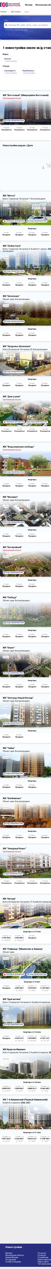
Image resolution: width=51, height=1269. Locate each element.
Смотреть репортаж (15, 221)
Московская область (14, 1255)
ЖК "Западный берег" (14, 848)
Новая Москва (11, 1257)
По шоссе (42, 1253)
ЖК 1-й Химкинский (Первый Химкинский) (25, 1099)
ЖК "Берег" (9, 647)
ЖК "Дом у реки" (12, 396)
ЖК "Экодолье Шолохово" (17, 346)
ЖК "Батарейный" (12, 547)
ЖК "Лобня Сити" (12, 246)
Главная (3, 12)
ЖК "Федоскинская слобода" (18, 447)
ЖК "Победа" (10, 597)
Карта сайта (43, 1262)
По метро (42, 1255)
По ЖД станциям (13, 1262)
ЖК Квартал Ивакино (14, 1049)
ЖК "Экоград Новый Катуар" (18, 698)
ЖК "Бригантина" (12, 999)
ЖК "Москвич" (10, 497)
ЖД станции (15, 12)
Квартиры (32, 228)
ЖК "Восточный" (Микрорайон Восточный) (26, 95)
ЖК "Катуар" (9, 898)
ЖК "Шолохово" (11, 296)
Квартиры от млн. (32, 932)
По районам (43, 1257)
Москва (8, 1253)
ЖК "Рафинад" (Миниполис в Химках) (22, 949)
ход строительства (14, 120)
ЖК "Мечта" (9, 195)
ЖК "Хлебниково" (12, 798)
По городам (10, 1259)
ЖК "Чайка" (9, 748)
